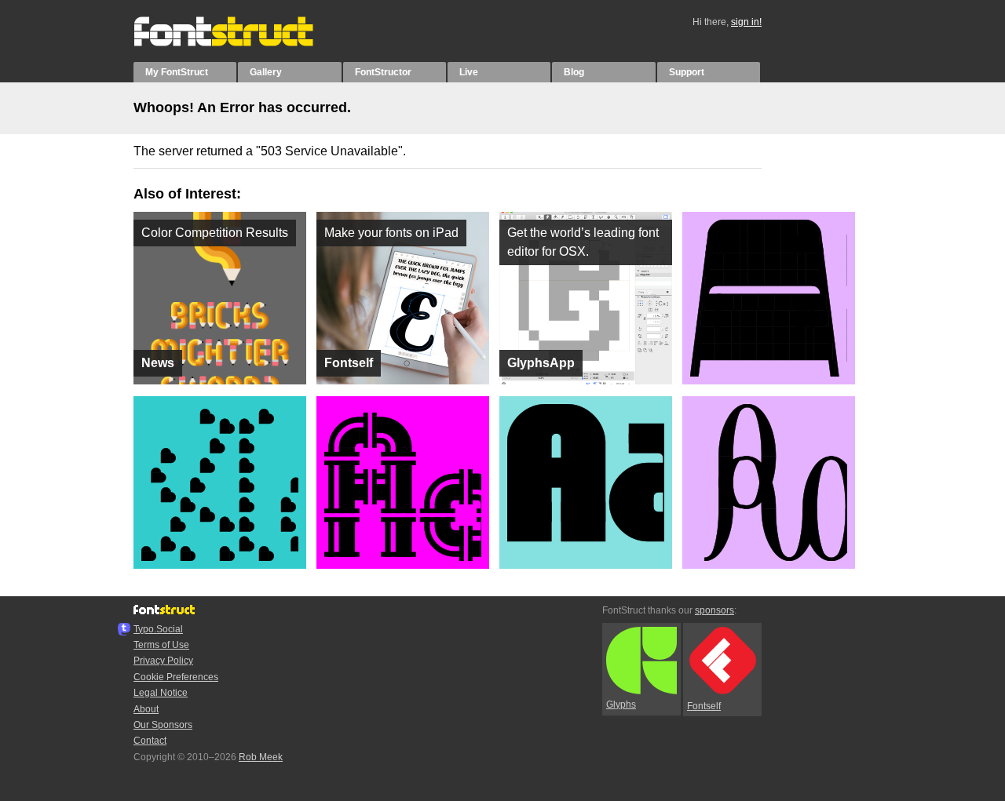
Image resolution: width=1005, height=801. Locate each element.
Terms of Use (161, 644)
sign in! (746, 21)
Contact (149, 740)
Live (468, 72)
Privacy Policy (163, 660)
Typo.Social (158, 629)
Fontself (704, 706)
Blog (574, 72)
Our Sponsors (162, 724)
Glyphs (621, 704)
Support (686, 72)
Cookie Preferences (175, 677)
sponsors (714, 610)
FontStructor (383, 72)
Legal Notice (160, 692)
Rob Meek (261, 757)
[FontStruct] (239, 43)
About (146, 709)
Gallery (266, 72)
